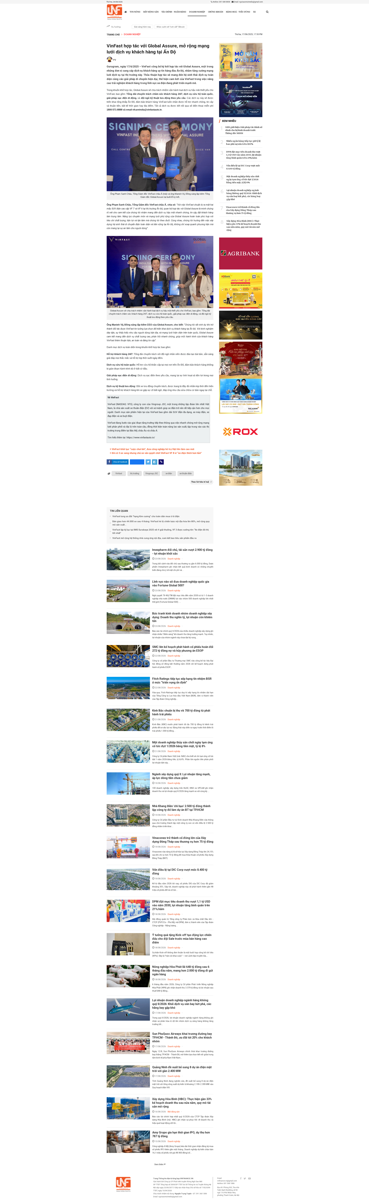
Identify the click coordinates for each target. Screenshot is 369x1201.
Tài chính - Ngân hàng (173, 12)
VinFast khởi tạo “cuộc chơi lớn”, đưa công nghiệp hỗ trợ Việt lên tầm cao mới (152, 449)
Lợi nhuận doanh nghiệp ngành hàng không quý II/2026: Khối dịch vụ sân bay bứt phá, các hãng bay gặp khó (181, 1003)
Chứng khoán (215, 12)
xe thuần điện (186, 473)
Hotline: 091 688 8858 (221, 2)
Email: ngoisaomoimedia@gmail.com (248, 2)
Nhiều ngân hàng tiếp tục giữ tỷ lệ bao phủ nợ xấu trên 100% (243, 142)
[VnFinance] (114, 12)
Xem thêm (159, 1164)
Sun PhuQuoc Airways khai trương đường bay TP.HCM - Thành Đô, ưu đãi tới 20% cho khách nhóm (182, 1037)
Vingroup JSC (151, 473)
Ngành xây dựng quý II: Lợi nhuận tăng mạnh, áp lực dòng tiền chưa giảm (181, 776)
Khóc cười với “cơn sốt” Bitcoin (171, 26)
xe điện (169, 473)
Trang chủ (113, 34)
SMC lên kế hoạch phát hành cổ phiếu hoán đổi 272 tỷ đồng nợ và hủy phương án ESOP (182, 648)
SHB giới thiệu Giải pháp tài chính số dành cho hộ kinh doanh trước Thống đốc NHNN (243, 130)
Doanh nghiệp (197, 12)
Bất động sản (151, 12)
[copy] (161, 462)
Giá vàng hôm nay (142, 26)
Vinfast (118, 473)
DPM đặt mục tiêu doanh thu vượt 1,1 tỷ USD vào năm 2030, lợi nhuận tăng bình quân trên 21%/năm (181, 905)
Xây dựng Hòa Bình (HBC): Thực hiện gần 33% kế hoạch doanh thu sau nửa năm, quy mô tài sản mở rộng (182, 1102)
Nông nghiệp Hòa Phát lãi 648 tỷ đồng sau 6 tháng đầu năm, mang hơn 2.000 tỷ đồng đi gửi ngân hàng (182, 970)
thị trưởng (134, 473)
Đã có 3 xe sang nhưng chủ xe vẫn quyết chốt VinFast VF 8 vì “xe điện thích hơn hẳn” (156, 453)
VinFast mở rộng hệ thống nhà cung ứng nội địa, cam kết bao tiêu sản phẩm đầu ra (154, 538)
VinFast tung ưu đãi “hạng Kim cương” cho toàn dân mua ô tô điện (145, 516)
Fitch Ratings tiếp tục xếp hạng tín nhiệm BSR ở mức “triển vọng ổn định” (182, 680)
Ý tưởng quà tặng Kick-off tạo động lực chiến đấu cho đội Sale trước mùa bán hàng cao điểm (181, 938)
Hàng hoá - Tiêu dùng (238, 12)
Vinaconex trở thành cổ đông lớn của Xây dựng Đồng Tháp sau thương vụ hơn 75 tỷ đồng (182, 839)
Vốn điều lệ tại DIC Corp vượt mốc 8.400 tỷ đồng (243, 167)
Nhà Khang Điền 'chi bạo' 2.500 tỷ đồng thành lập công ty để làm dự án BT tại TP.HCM (181, 808)
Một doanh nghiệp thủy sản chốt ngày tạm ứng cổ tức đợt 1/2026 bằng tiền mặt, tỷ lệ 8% (182, 744)
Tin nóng (135, 12)
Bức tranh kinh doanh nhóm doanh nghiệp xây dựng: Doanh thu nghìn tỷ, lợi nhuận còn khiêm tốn (182, 617)
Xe (254, 12)
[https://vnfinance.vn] (125, 11)
